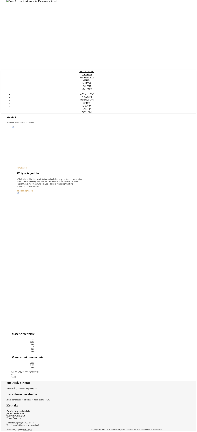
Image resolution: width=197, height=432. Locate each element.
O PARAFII (87, 74)
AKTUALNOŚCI (86, 71)
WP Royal (27, 430)
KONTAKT (87, 89)
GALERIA (87, 86)
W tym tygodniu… (29, 173)
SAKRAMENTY (87, 77)
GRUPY (86, 80)
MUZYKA (86, 83)
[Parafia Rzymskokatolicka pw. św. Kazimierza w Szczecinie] (33, 1)
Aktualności (22, 168)
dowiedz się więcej (25, 191)
